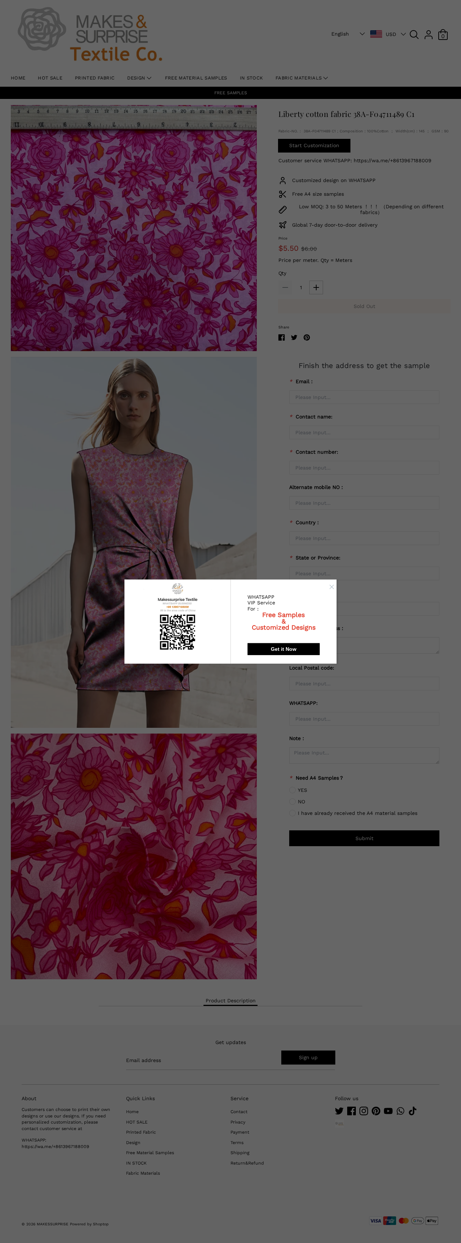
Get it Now (283, 649)
